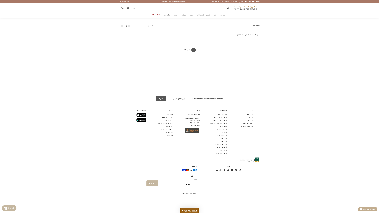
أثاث (215, 15)
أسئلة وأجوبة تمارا (222, 147)
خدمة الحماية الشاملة (167, 129)
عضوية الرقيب (169, 132)
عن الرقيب (250, 114)
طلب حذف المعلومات (220, 144)
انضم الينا (250, 120)
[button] (189, 210)
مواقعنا (224, 132)
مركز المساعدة (222, 114)
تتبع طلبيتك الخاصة (221, 135)
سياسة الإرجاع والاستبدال (219, 117)
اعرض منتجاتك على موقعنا (165, 123)
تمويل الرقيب (223, 126)
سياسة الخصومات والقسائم (218, 123)
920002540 (191, 114)
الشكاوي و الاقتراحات (221, 129)
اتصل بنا (251, 117)
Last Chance (156, 15)
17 (185, 50)
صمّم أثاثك (167, 15)
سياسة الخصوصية (221, 153)
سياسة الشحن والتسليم (220, 120)
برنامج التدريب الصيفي (247, 123)
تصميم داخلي (169, 114)
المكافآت (154, 183)
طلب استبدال (223, 141)
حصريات (222, 15)
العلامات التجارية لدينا (247, 126)
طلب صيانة (169, 126)
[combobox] (207, 8)
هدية (175, 15)
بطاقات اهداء (169, 135)
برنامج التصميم (168, 120)
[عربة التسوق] (122, 8)
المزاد (191, 15)
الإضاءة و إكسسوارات (203, 15)
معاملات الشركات (167, 117)
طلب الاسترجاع (222, 138)
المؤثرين (183, 15)
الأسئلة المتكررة (222, 150)
